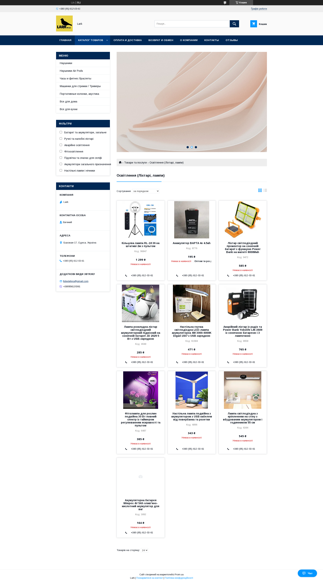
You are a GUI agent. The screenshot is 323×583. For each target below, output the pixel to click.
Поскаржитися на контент (149, 578)
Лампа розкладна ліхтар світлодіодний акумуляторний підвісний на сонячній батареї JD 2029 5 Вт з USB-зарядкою (140, 332)
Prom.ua (179, 574)
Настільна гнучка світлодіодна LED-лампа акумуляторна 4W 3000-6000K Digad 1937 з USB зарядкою (191, 331)
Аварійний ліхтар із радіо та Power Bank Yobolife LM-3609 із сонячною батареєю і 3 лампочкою (242, 331)
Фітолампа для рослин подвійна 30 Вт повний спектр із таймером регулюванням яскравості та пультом (140, 419)
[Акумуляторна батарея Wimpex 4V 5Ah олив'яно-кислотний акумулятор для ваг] (140, 476)
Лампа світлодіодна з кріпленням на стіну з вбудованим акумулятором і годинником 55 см (242, 418)
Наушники (66, 63)
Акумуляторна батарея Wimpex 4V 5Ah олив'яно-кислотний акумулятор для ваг (140, 505)
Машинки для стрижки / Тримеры (80, 86)
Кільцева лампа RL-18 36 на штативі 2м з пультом (140, 245)
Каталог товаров (90, 40)
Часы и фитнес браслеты (75, 78)
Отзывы (232, 40)
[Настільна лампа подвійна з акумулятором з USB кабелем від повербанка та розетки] (192, 390)
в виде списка (265, 191)
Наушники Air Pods (71, 70)
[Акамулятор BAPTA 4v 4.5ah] (192, 219)
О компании (189, 40)
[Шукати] (234, 23)
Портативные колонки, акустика (79, 93)
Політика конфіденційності (179, 578)
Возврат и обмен (160, 40)
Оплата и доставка (127, 40)
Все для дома (68, 101)
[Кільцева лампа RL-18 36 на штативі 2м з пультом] (140, 219)
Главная (65, 40)
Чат (310, 573)
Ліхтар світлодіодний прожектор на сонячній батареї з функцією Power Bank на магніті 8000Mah (243, 248)
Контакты (211, 40)
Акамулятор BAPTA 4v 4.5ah (191, 243)
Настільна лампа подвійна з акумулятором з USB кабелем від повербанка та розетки (191, 416)
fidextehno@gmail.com (75, 281)
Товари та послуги (135, 162)
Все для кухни (68, 109)
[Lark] (64, 30)
